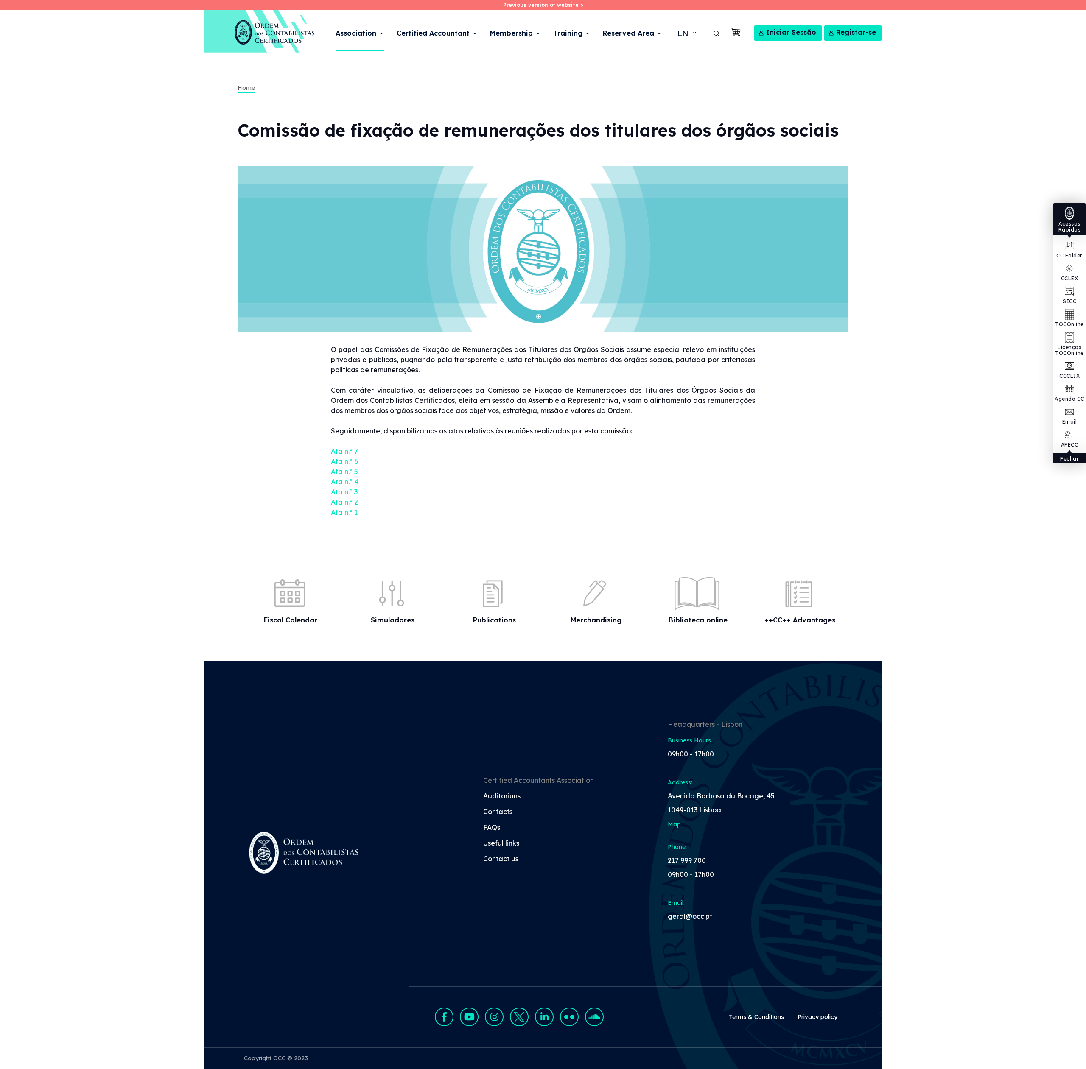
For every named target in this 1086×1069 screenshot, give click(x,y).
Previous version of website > (543, 5)
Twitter (519, 1017)
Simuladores (392, 620)
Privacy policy (817, 1017)
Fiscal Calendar (290, 620)
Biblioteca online (698, 620)
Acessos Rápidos (1069, 226)
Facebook (444, 1017)
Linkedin (544, 1017)
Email (1069, 422)
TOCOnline (1069, 324)
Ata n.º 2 (344, 502)
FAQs (491, 828)
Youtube (469, 1017)
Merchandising (596, 620)
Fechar (1069, 458)
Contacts (497, 812)
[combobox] (686, 33)
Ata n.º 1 (344, 512)
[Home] (260, 31)
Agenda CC (1069, 399)
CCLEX (1069, 278)
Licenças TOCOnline (1069, 350)
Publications (494, 620)
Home (246, 88)
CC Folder (1069, 255)
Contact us (500, 859)
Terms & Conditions (756, 1017)
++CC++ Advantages (799, 620)
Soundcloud (594, 1017)
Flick (569, 1017)
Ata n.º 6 (344, 461)
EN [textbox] (683, 33)
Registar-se (856, 32)
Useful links (501, 843)
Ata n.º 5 (344, 471)
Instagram (494, 1017)
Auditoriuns (502, 796)
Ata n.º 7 (345, 451)
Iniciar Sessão (791, 32)
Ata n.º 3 (344, 492)
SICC (1069, 301)
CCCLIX (1069, 376)
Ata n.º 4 (344, 481)
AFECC (1069, 444)
